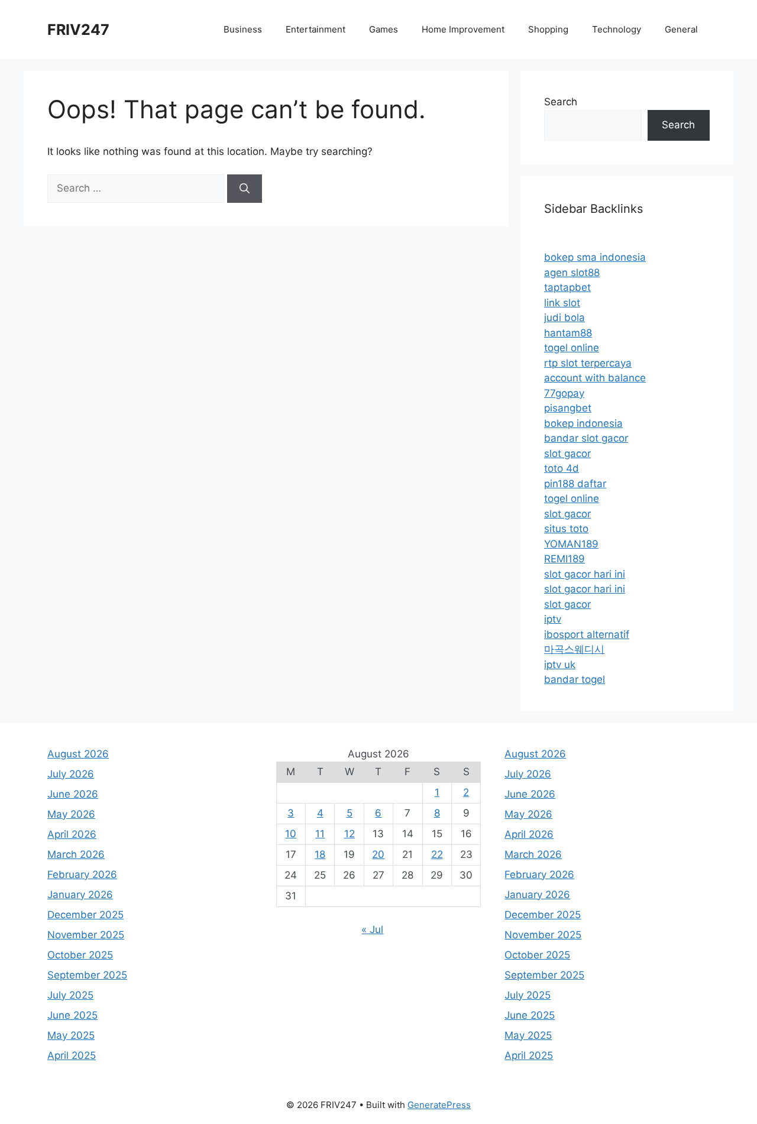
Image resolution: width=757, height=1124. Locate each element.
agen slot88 (572, 272)
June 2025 (72, 1015)
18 (320, 854)
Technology (616, 29)
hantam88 (568, 333)
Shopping (548, 29)
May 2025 (71, 1035)
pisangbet (567, 408)
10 (290, 834)
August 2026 (78, 754)
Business (243, 29)
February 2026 (82, 874)
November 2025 (85, 935)
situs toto (566, 529)
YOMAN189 (571, 544)
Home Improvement (463, 29)
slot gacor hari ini (584, 574)
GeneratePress (439, 1104)
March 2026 (76, 854)
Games (383, 29)
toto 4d (561, 468)
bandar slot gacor (586, 438)
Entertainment (315, 29)
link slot (562, 303)
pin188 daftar (575, 484)
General (681, 29)
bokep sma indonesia (595, 257)
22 (437, 854)
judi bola (564, 317)
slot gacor (567, 453)
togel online (571, 348)
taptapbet (567, 287)
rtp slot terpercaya (588, 363)
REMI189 (564, 559)
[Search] (244, 188)
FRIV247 (78, 29)
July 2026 (70, 774)
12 (349, 834)
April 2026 (71, 834)
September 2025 (87, 975)
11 (320, 834)
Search (560, 102)
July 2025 (70, 995)
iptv (552, 619)
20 (378, 854)
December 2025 (85, 915)
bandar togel (574, 679)
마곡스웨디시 (574, 649)
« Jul (372, 929)
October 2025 (80, 955)
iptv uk (559, 664)
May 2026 (71, 814)
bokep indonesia (583, 423)
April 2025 (71, 1055)
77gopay (564, 393)
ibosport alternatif (586, 634)
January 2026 (80, 895)
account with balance (595, 378)
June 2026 (72, 794)
